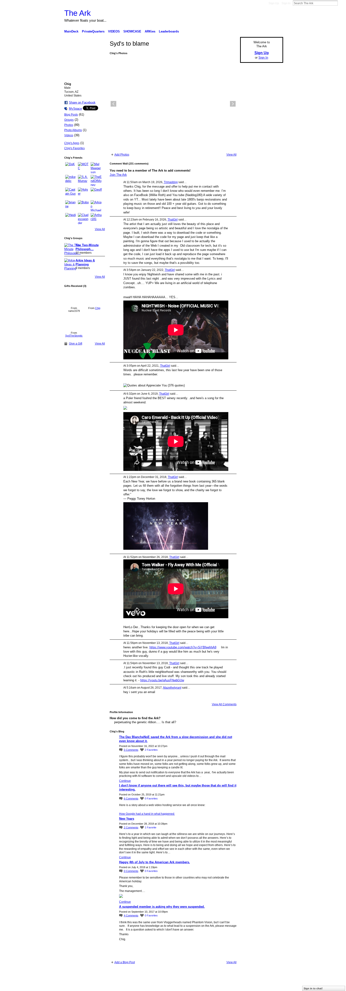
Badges (230, 985)
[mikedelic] (70, 180)
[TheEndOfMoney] (96, 180)
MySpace (75, 108)
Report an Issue (248, 985)
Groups (69, 119)
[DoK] (70, 167)
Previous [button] (113, 104)
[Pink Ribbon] (94, 297)
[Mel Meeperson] (96, 167)
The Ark (77, 13)
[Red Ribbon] (74, 297)
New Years (126, 818)
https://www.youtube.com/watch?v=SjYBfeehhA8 (182, 647)
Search (341, 3)
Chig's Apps (71, 143)
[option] (173, 104)
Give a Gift (75, 343)
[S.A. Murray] (83, 180)
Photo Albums (73, 130)
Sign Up (274, 3)
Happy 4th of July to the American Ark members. (154, 862)
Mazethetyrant (172, 687)
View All (100, 229)
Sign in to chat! (313, 988)
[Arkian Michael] (96, 206)
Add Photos (121, 154)
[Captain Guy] (70, 193)
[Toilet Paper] (74, 322)
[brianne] (70, 206)
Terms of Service (272, 985)
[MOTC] (83, 167)
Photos (68, 125)
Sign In (286, 3)
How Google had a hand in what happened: (147, 813)
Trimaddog (171, 182)
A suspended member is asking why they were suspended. (162, 906)
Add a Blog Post (124, 962)
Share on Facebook (82, 102)
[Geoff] (96, 193)
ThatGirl (173, 219)
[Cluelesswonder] (83, 218)
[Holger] (83, 193)
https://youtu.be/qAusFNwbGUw (162, 680)
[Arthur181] (96, 218)
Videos (68, 135)
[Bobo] (83, 206)
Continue (125, 780)
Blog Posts (71, 114)
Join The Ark (118, 175)
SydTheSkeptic (74, 335)
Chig (97, 308)
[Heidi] (70, 218)
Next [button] (233, 104)
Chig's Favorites (74, 148)
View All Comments (224, 704)
